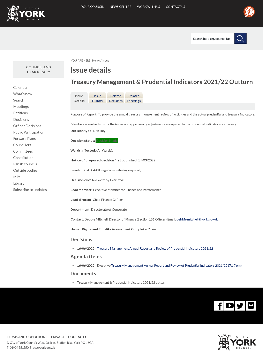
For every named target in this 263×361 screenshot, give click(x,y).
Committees (23, 151)
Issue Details (79, 98)
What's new (22, 94)
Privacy (58, 337)
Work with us (148, 6)
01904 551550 (19, 347)
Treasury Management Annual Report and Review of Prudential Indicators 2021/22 (155, 248)
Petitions (20, 113)
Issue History (97, 98)
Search (18, 100)
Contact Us (78, 337)
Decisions (21, 119)
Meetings (21, 106)
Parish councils (25, 164)
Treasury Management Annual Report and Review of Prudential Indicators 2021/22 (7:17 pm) (176, 265)
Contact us (175, 6)
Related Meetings (134, 98)
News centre (120, 6)
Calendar (20, 87)
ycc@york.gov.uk (44, 347)
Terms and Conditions (27, 337)
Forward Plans (24, 138)
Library (18, 183)
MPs (17, 177)
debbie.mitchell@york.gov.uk (197, 219)
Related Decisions (116, 98)
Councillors (22, 145)
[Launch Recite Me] (249, 11)
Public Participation (28, 132)
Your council (92, 6)
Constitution (23, 157)
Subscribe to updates (30, 189)
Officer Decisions (27, 126)
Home (96, 60)
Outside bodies (25, 170)
